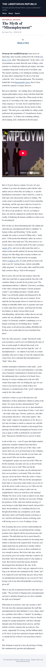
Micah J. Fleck (23, 42)
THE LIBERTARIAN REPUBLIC (19, 4)
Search (17, 13)
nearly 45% (7, 248)
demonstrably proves (22, 82)
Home (4, 13)
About (10, 13)
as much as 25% (13, 260)
